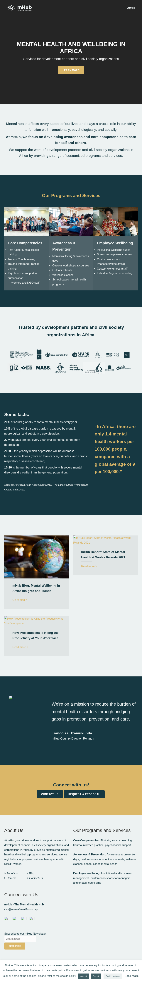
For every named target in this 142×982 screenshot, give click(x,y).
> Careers (10, 878)
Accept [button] (83, 976)
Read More (131, 975)
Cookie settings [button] (113, 976)
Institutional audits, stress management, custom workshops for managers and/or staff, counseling (102, 878)
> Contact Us (35, 878)
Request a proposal (84, 794)
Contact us (49, 794)
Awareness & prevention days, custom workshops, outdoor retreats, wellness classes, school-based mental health (104, 859)
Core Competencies (25, 243)
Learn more (71, 70)
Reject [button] (96, 976)
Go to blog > (19, 599)
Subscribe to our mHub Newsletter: (25, 933)
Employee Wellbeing (115, 243)
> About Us (11, 873)
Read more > (89, 566)
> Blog (30, 873)
